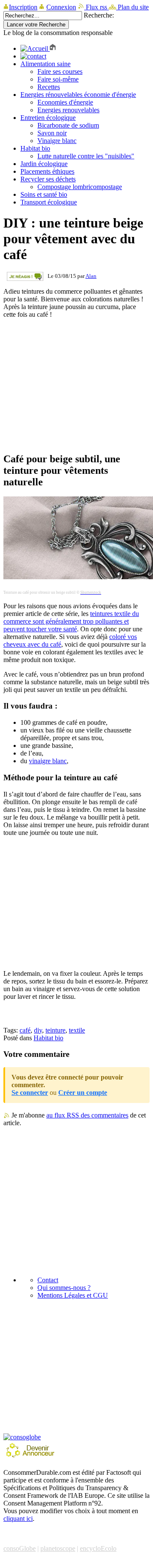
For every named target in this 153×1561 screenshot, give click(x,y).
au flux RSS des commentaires (87, 1115)
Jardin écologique (44, 163)
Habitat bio (35, 148)
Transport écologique (48, 202)
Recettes (48, 86)
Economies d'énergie (65, 102)
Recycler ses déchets (48, 179)
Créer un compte (82, 1092)
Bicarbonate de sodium (68, 125)
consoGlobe (19, 1548)
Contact (47, 1280)
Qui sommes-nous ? (64, 1287)
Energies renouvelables (68, 110)
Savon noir (52, 133)
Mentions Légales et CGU (72, 1295)
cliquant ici (18, 1518)
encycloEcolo (98, 1548)
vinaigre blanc (48, 760)
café (25, 1030)
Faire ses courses (59, 71)
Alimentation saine (45, 63)
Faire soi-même (58, 79)
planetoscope (57, 1548)
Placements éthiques (47, 171)
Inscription (23, 7)
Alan (90, 276)
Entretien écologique (48, 117)
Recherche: (99, 15)
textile (77, 1030)
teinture (55, 1030)
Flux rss (96, 7)
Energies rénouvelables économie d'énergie (78, 94)
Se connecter (29, 1092)
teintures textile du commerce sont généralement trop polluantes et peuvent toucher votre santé (71, 621)
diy (38, 1030)
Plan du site (132, 7)
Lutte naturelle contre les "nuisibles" (85, 156)
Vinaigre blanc (56, 140)
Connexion (61, 7)
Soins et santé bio (43, 194)
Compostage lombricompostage (79, 186)
